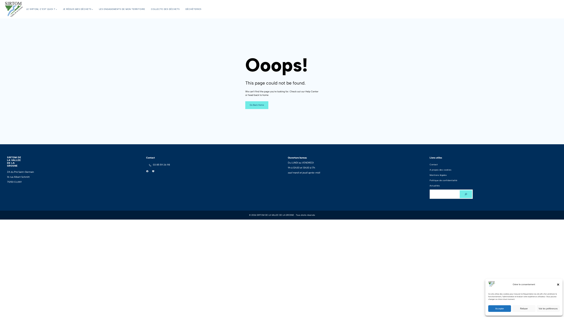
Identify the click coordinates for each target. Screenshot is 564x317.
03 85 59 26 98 (161, 164)
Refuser (524, 308)
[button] (558, 284)
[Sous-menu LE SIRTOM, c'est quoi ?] (56, 9)
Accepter (499, 308)
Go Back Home (257, 105)
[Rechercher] (466, 194)
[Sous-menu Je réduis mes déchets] (92, 9)
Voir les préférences (548, 308)
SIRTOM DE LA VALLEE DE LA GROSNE (14, 161)
